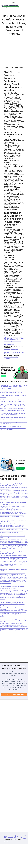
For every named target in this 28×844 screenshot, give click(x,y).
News (10, 837)
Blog (5, 837)
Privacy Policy (16, 836)
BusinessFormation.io (9, 344)
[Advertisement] (14, 50)
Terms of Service (23, 837)
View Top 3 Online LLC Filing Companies (11, 357)
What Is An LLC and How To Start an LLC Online (14, 353)
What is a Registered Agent (11, 349)
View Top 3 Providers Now (14, 694)
